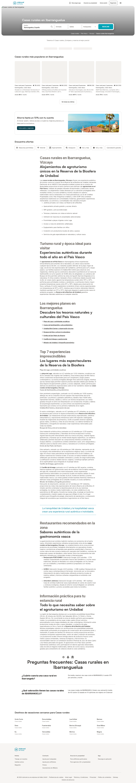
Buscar (105, 27)
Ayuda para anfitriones (49, 762)
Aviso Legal (68, 777)
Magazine (18, 765)
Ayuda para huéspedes (49, 759)
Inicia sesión (103, 3)
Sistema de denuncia (68, 780)
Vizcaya (91, 33)
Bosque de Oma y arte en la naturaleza (57, 332)
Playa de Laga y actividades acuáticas (57, 321)
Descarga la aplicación (104, 759)
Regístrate (113, 3)
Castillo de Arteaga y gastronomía (55, 339)
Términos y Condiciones (81, 777)
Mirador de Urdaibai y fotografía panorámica (59, 342)
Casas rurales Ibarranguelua (105, 33)
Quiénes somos (19, 762)
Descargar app (76, 3)
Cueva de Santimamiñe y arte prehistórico (58, 325)
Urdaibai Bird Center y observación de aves (58, 328)
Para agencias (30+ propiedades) (80, 762)
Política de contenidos (104, 777)
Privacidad (93, 777)
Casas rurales (75, 33)
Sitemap (115, 777)
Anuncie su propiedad (90, 3)
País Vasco (84, 33)
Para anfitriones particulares (78, 759)
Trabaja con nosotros (21, 759)
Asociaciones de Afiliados (50, 768)
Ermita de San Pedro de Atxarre (54, 335)
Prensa (44, 765)
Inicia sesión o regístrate (26, 128)
